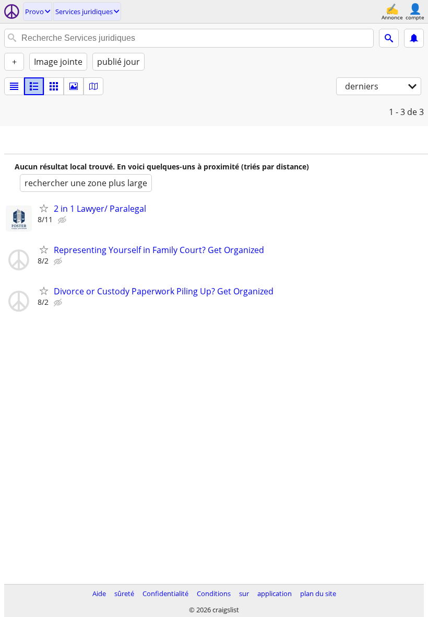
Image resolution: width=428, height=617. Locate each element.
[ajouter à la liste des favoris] (44, 208)
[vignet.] (34, 86)
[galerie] (74, 86)
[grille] (54, 86)
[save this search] (414, 38)
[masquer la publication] (63, 220)
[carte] (93, 86)
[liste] (14, 86)
